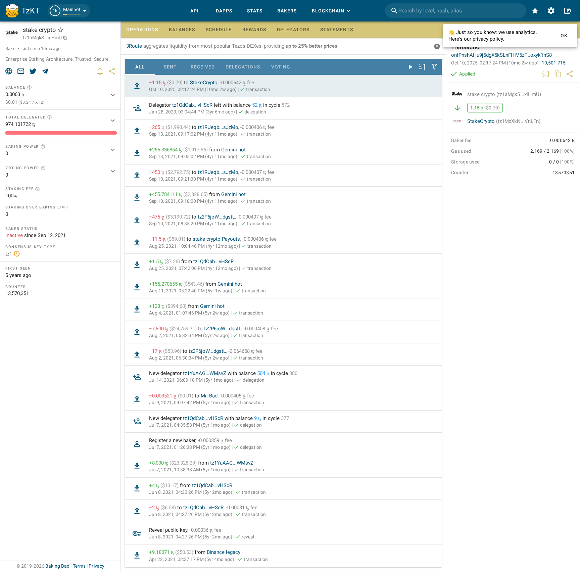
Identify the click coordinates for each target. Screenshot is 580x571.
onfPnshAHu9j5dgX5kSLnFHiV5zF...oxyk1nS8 (501, 55)
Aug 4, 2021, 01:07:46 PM (189, 313)
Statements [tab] (336, 29)
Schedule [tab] (219, 29)
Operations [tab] (142, 29)
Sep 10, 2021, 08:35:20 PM (193, 223)
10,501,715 (554, 62)
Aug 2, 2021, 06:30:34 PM (189, 358)
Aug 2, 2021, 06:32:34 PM (189, 335)
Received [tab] (203, 66)
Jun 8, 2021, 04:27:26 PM (190, 514)
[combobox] (455, 10)
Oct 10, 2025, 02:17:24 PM (193, 89)
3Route (134, 46)
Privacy (96, 566)
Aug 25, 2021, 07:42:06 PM (193, 268)
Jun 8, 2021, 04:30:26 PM (190, 492)
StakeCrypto (204, 83)
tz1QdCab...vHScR (192, 105)
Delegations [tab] (243, 66)
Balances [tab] (182, 29)
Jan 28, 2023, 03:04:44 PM (192, 111)
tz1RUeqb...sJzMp (218, 127)
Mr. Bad (209, 396)
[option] (283, 86)
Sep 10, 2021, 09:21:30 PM (193, 179)
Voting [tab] (280, 66)
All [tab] (140, 66)
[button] (69, 10)
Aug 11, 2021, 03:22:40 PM (190, 290)
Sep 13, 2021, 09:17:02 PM (193, 134)
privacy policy (488, 39)
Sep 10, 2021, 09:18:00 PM (193, 201)
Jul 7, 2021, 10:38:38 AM (190, 469)
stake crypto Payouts (216, 239)
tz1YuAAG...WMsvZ (204, 373)
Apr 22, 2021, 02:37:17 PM (191, 559)
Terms (79, 566)
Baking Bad (57, 566)
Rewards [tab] (254, 29)
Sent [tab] (170, 66)
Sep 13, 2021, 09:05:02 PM (193, 156)
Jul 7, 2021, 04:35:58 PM (190, 425)
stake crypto (504, 94)
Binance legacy (223, 552)
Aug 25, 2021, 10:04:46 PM (193, 246)
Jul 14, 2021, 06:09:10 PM (191, 380)
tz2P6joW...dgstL (216, 217)
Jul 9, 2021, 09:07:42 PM (190, 402)
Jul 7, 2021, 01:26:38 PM (190, 447)
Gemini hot (233, 150)
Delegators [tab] (293, 29)
